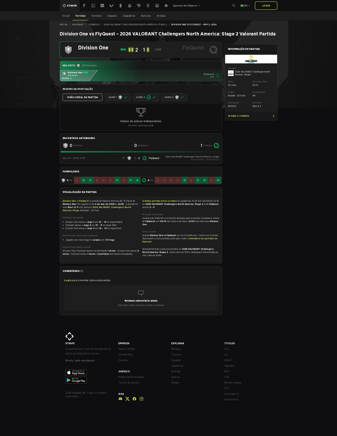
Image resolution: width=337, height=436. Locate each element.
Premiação (233, 102)
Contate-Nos (125, 354)
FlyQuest (84, 201)
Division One (70, 201)
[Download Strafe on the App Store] (89, 372)
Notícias (175, 371)
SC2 (226, 388)
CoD (226, 377)
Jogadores (177, 365)
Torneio (232, 68)
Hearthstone (231, 399)
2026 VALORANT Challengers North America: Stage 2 (135, 24)
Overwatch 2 (231, 393)
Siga (121, 393)
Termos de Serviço (129, 382)
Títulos (229, 343)
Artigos (175, 382)
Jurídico (124, 371)
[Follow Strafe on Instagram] (140, 399)
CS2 (226, 349)
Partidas (176, 349)
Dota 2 (228, 360)
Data (230, 81)
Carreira (123, 360)
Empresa (124, 343)
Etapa (231, 92)
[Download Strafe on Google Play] (89, 380)
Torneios (94, 24)
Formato (257, 102)
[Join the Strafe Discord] (120, 399)
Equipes (176, 360)
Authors (175, 377)
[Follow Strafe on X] (126, 399)
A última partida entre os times (159, 201)
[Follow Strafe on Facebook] (133, 399)
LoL (226, 354)
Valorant (78, 24)
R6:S (227, 371)
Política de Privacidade (131, 377)
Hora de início (260, 81)
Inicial (64, 24)
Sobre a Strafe (126, 349)
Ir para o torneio (238, 116)
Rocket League (233, 382)
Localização (259, 92)
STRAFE (70, 343)
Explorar (177, 343)
